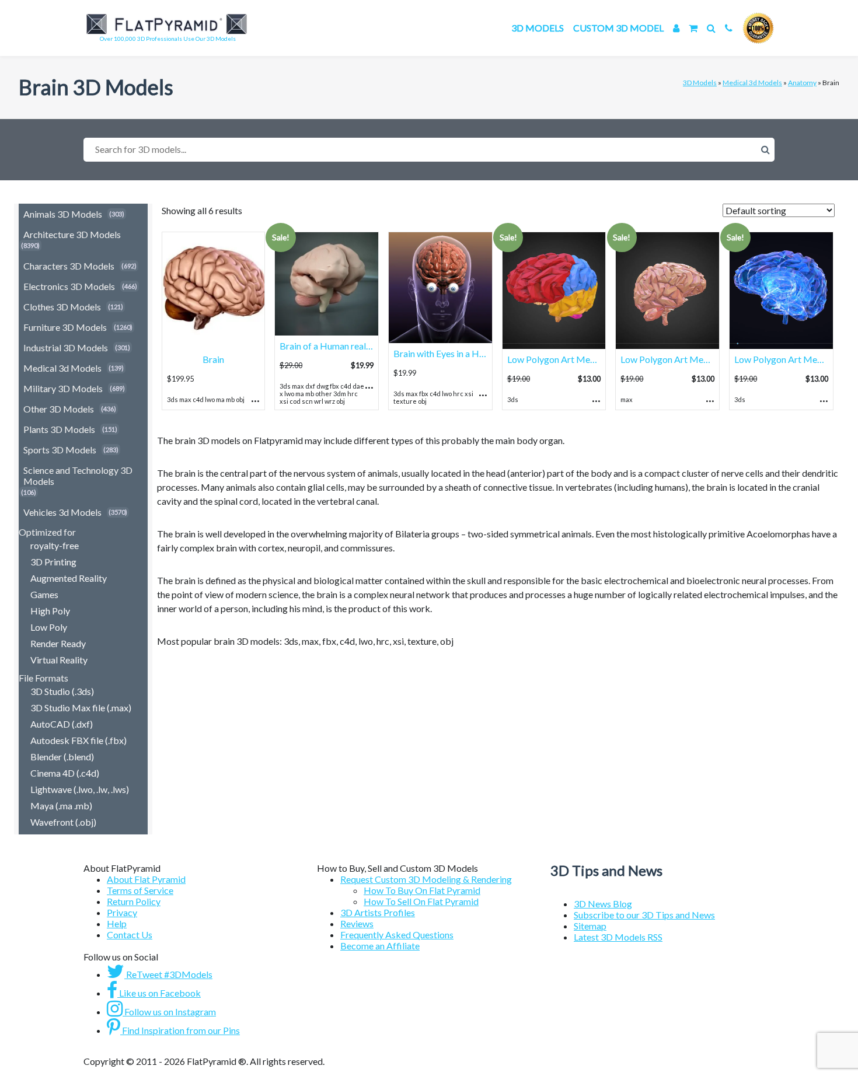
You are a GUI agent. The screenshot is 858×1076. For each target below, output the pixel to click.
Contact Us (129, 934)
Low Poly (48, 627)
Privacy (122, 912)
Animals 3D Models (62, 213)
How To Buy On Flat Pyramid (422, 890)
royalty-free (54, 545)
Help (117, 923)
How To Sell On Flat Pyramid (421, 901)
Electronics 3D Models (69, 286)
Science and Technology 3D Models (77, 475)
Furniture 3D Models (65, 327)
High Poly (50, 610)
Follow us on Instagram (169, 1011)
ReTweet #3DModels (168, 974)
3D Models (537, 27)
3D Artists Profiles (377, 912)
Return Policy (134, 901)
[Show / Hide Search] (711, 27)
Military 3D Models (63, 388)
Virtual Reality (59, 659)
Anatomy (802, 82)
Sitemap (590, 925)
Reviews (357, 923)
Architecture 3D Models (72, 234)
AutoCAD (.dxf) (61, 723)
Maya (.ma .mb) (61, 805)
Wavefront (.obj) (63, 821)
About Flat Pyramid (146, 879)
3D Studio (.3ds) (62, 691)
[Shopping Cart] (693, 27)
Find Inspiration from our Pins (180, 1030)
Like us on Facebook (159, 992)
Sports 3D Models (59, 449)
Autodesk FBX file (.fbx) (78, 740)
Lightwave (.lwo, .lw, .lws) (79, 789)
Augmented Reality (68, 578)
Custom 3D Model (618, 27)
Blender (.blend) (62, 756)
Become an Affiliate (380, 945)
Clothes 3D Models (62, 306)
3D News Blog (603, 903)
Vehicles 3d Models (62, 512)
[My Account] (676, 27)
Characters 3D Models (68, 265)
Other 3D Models (58, 408)
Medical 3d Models (752, 82)
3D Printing (53, 561)
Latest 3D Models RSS (618, 936)
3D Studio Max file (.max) (80, 707)
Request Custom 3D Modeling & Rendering (426, 879)
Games (44, 594)
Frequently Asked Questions (397, 934)
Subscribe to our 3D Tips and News (644, 914)
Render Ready (58, 643)
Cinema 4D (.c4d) (64, 772)
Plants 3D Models (59, 429)
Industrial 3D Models (65, 347)
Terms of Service (140, 890)
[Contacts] (729, 27)
